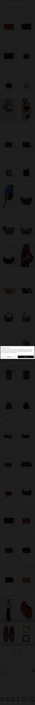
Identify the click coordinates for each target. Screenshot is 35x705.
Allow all (26, 356)
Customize (8, 356)
